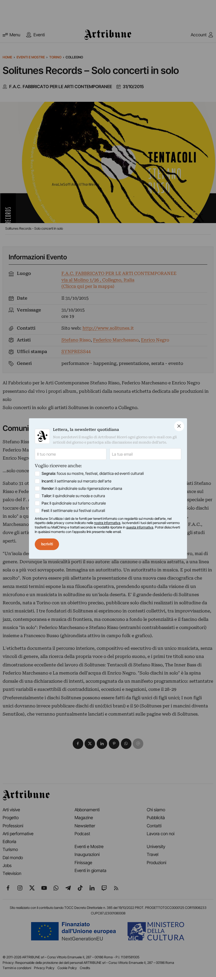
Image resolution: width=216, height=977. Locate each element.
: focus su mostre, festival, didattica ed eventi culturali (93, 473)
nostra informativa (107, 523)
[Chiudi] (179, 426)
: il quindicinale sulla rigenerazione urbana (82, 488)
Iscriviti (47, 544)
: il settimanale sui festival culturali (73, 510)
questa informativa (139, 527)
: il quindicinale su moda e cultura (73, 495)
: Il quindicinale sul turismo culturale (74, 503)
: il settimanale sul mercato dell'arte (76, 481)
